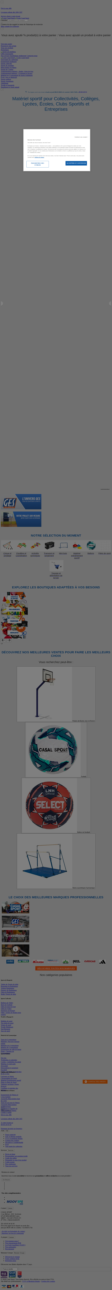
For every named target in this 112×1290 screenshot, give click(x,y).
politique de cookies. (39, 157)
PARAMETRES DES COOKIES (37, 164)
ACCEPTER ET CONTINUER (76, 163)
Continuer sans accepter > (81, 137)
